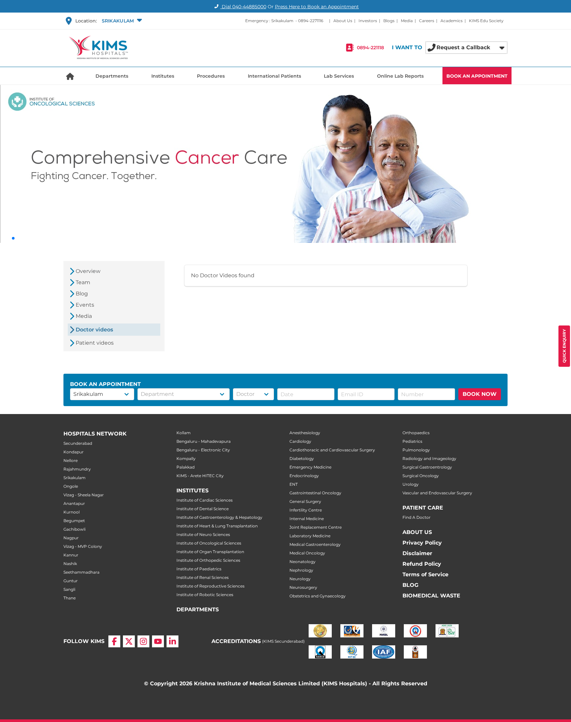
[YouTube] (158, 641)
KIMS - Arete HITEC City (200, 475)
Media (407, 20)
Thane (69, 597)
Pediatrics (412, 441)
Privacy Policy (422, 543)
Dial (243, 7)
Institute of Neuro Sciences (203, 534)
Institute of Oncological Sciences (208, 543)
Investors (368, 20)
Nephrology (301, 570)
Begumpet (74, 520)
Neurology (300, 578)
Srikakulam (74, 477)
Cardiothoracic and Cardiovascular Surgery (332, 449)
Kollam (183, 432)
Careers (426, 20)
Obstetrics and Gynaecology (317, 595)
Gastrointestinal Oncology (315, 492)
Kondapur (73, 451)
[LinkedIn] (172, 641)
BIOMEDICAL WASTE (431, 595)
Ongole (70, 486)
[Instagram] (143, 641)
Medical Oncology (307, 553)
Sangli (69, 589)
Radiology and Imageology (429, 458)
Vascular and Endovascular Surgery (437, 492)
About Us (342, 20)
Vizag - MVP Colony (82, 546)
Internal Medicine (306, 518)
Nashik (70, 563)
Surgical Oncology (420, 475)
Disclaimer (417, 553)
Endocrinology (304, 475)
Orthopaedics (416, 432)
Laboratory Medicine (309, 535)
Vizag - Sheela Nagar (83, 494)
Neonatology (302, 561)
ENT (293, 484)
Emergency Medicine (310, 467)
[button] (121, 21)
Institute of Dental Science (202, 508)
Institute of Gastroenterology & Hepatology (219, 517)
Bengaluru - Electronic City (203, 449)
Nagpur (71, 537)
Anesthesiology (304, 432)
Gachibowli (74, 529)
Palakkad (185, 467)
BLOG (410, 585)
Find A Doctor (416, 517)
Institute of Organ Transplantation (210, 551)
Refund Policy (421, 564)
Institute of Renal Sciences (202, 577)
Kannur (70, 554)
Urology (410, 484)
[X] (129, 641)
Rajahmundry (77, 469)
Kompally (186, 458)
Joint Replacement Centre (315, 527)
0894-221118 (370, 48)
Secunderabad (77, 443)
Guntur (70, 580)
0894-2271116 (310, 20)
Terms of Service (425, 574)
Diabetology (301, 458)
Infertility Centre (305, 510)
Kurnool (71, 512)
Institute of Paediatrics (198, 568)
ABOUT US (417, 532)
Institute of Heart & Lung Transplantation (217, 525)
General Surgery (305, 501)
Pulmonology (416, 449)
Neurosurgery (303, 587)
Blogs (389, 20)
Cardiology (300, 441)
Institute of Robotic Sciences (204, 594)
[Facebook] (114, 641)
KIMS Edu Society (486, 20)
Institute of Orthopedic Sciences (208, 560)
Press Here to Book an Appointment (317, 7)
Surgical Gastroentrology (427, 467)
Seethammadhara (81, 572)
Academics (451, 20)
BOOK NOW (480, 394)
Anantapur (74, 503)
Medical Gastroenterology (315, 544)
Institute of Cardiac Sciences (204, 500)
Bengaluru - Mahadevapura (203, 441)
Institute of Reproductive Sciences (210, 586)
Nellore (70, 460)
